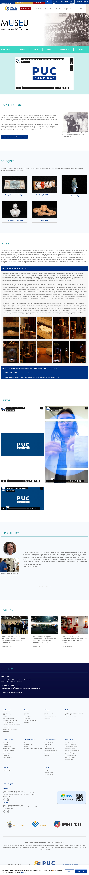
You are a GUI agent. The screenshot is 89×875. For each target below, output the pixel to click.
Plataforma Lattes (48, 754)
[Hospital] (35, 827)
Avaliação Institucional (8, 718)
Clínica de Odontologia (70, 748)
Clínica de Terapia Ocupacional (72, 750)
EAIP (45, 746)
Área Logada (72, 2)
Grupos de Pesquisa (49, 748)
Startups (26, 746)
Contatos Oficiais (48, 774)
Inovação (63, 8)
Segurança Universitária (9, 748)
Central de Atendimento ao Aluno (24, 3)
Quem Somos (6, 713)
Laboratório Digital (28, 744)
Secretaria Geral (7, 727)
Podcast (46, 715)
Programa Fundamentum (71, 715)
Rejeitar (69, 871)
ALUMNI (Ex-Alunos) (55, 3)
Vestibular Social (69, 759)
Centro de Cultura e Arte (9, 754)
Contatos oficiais (38, 3)
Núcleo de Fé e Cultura (8, 750)
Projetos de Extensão (70, 757)
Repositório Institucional (50, 743)
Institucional (36, 8)
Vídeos (49, 49)
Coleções (22, 49)
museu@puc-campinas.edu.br (13, 687)
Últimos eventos (7, 770)
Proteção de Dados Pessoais (10, 729)
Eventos (5, 767)
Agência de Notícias (49, 713)
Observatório (47, 718)
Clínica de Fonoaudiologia (71, 746)
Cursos (42, 8)
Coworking (26, 743)
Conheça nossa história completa (14, 137)
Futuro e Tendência (29, 739)
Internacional (78, 1)
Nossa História (5, 49)
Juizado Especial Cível (70, 752)
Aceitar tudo (80, 871)
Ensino (46, 8)
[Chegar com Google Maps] (8, 799)
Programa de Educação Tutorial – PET (74, 713)
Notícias (47, 710)
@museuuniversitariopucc (14, 692)
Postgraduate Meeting (49, 752)
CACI (4, 752)
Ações (36, 49)
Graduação (26, 713)
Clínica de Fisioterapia (70, 744)
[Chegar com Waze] (4, 799)
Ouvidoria (47, 770)
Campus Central (7, 746)
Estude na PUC (48, 2)
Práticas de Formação (70, 716)
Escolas (5, 716)
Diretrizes (46, 755)
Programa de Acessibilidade (10, 720)
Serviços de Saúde (79, 8)
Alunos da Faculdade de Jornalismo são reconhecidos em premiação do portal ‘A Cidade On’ (13, 639)
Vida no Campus (8, 739)
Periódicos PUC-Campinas (50, 750)
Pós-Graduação (28, 716)
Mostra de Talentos (7, 757)
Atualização (27, 718)
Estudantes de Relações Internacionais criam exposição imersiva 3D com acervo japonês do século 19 (44, 639)
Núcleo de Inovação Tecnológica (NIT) (33, 748)
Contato (80, 49)
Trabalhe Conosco (48, 772)
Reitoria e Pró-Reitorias (8, 715)
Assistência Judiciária (70, 743)
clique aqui (24, 872)
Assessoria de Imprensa (50, 716)
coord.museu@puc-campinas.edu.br (30, 688)
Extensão (58, 8)
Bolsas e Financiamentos (30, 720)
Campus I (5, 743)
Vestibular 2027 (25, 8)
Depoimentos (64, 49)
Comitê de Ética (48, 744)
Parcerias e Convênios (8, 722)
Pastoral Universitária (70, 755)
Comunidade (70, 8)
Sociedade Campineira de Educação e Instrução (12, 725)
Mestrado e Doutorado (29, 715)
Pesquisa (52, 8)
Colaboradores (64, 1)
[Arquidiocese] (10, 827)
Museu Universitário (70, 754)
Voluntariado (6, 755)
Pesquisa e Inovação (50, 739)
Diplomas (26, 722)
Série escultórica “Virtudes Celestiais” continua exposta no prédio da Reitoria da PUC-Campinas (74, 639)
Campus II (5, 744)
